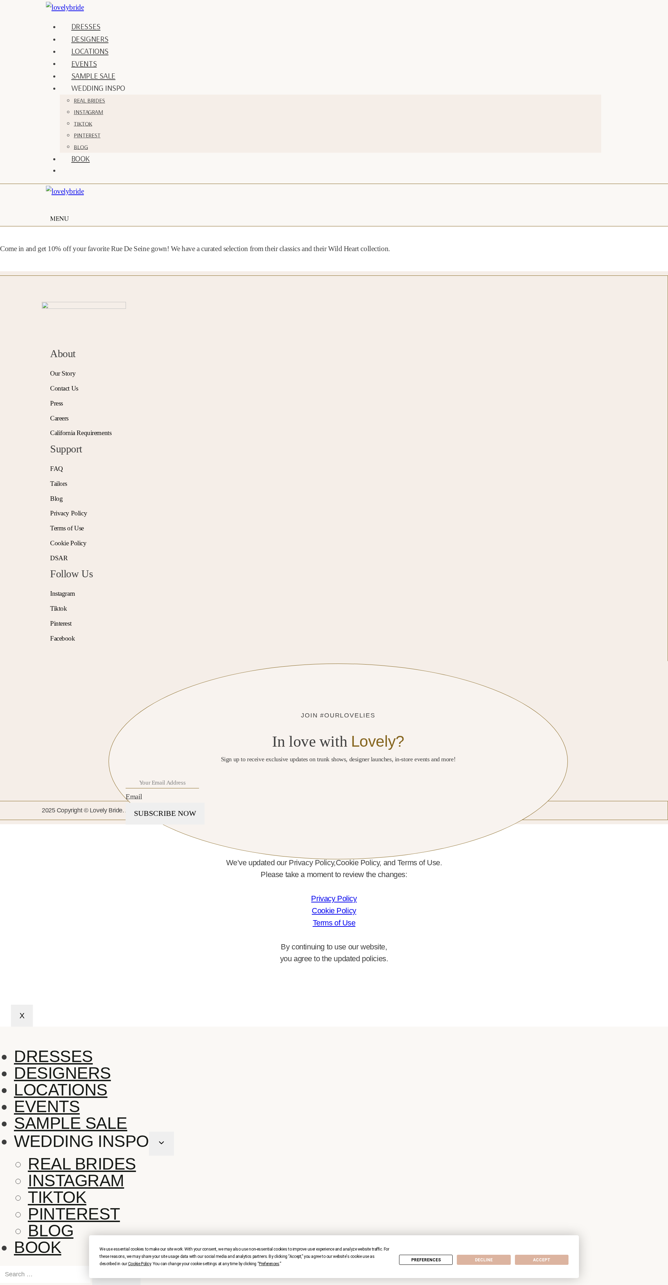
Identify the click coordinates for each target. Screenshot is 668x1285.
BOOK (80, 158)
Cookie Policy (334, 910)
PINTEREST (87, 135)
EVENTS (84, 63)
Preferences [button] (269, 1263)
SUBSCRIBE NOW (165, 813)
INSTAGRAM (88, 112)
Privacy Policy (334, 898)
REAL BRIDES (89, 100)
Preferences (426, 1260)
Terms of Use (334, 922)
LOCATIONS (90, 51)
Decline (484, 1260)
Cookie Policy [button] (139, 1263)
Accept (541, 1260)
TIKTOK (83, 123)
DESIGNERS (90, 39)
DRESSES (86, 26)
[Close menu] (1, 1034)
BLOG (81, 147)
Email (134, 797)
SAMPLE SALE (93, 76)
